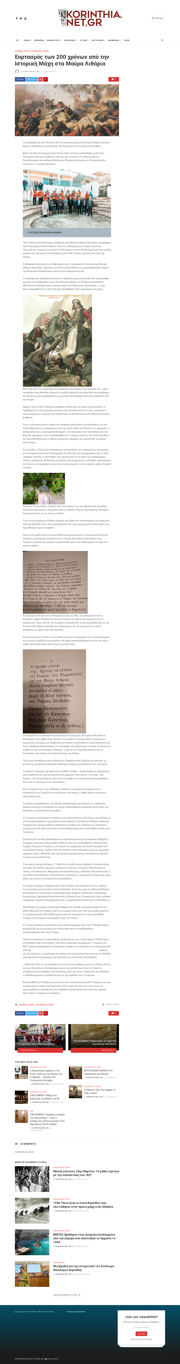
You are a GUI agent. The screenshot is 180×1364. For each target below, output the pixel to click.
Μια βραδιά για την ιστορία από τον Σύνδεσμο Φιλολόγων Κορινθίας (83, 1268)
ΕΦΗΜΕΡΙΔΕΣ (113, 40)
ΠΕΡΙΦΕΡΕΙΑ (39, 40)
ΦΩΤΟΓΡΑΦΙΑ (97, 40)
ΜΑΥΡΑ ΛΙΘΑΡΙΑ (113, 1004)
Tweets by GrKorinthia (75, 1311)
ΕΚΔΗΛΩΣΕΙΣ (59, 1262)
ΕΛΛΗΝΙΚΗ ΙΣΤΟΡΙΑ (22, 51)
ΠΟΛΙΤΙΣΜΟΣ (69, 40)
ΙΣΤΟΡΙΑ (83, 40)
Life (31, 1111)
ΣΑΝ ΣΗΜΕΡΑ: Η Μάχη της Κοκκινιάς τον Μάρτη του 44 (44, 1097)
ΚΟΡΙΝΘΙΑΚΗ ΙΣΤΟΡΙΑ (40, 51)
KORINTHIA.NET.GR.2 (31, 71)
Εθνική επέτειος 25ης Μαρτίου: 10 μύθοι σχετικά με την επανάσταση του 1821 (86, 1173)
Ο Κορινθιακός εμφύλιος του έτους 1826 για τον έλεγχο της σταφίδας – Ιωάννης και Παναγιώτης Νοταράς (46, 1075)
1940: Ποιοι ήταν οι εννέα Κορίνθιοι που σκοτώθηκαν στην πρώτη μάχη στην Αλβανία (83, 1204)
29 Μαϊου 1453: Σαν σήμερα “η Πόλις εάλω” (99, 1091)
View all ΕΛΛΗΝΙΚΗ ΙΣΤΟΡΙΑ (65, 1295)
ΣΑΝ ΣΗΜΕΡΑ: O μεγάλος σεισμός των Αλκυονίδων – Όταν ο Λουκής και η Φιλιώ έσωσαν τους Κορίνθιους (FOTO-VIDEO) (47, 1119)
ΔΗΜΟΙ (27, 40)
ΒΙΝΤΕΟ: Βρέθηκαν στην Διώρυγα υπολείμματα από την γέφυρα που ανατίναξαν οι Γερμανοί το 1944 (84, 1238)
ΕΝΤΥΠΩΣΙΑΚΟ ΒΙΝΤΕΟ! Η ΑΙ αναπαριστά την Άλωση (98, 1072)
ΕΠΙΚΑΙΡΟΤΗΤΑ (53, 40)
